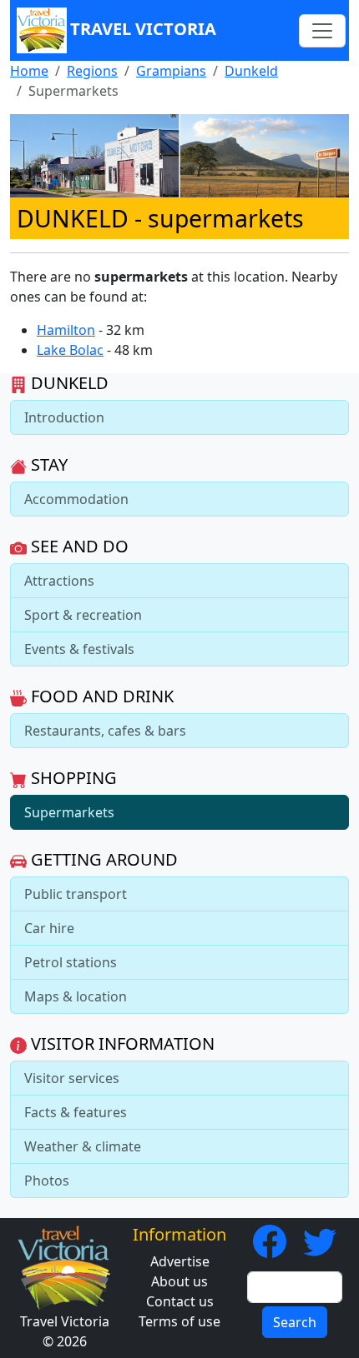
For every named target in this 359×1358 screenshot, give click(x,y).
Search (294, 1322)
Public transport (75, 894)
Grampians (171, 71)
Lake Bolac (70, 350)
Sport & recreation (83, 615)
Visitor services (71, 1078)
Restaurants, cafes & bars (105, 730)
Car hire (49, 928)
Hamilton (66, 330)
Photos (46, 1180)
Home (29, 71)
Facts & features (75, 1112)
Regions (92, 71)
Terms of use (179, 1321)
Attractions (59, 581)
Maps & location (75, 996)
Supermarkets (69, 812)
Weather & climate (82, 1146)
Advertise (180, 1261)
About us (179, 1281)
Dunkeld (251, 71)
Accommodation (76, 499)
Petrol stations (70, 962)
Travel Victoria (143, 28)
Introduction (64, 417)
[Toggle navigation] (322, 30)
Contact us (180, 1301)
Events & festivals (79, 649)
